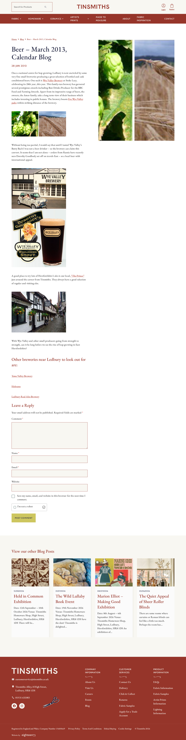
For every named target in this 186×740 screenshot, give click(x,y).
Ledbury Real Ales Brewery (25, 396)
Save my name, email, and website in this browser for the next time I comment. (51, 497)
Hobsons (16, 386)
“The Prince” (77, 275)
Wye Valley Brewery (53, 80)
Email (15, 467)
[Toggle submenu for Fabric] (21, 18)
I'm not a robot (25, 506)
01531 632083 (22, 697)
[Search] (45, 6)
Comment (17, 418)
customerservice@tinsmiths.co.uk (32, 679)
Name (15, 453)
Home (14, 39)
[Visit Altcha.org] (43, 507)
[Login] (163, 7)
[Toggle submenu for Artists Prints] (88, 18)
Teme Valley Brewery (22, 376)
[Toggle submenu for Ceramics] (63, 18)
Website (15, 481)
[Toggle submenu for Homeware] (43, 18)
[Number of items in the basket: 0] (171, 7)
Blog (22, 39)
